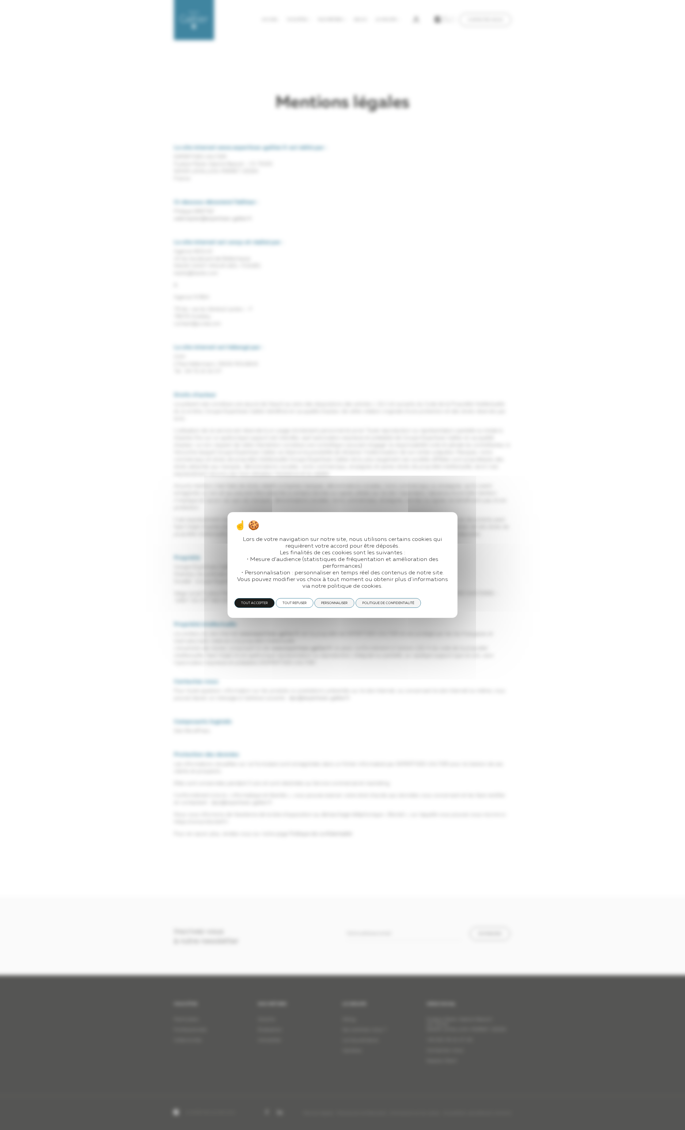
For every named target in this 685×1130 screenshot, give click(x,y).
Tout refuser (295, 603)
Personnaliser (334, 603)
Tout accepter (254, 603)
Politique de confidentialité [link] (388, 603)
